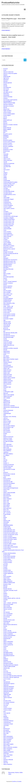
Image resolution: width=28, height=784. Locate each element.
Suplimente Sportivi (7, 691)
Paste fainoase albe (8, 481)
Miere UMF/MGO (7, 450)
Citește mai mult (6, 30)
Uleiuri (4, 734)
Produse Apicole (7, 528)
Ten (4, 699)
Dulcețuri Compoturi (8, 283)
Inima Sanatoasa (7, 383)
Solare (4, 647)
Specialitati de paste (8, 654)
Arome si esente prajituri (9, 113)
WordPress (14, 781)
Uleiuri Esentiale (7, 741)
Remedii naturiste (7, 588)
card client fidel (7, 166)
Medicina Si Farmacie (8, 436)
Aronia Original (6, 115)
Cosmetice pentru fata (8, 224)
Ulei (4, 727)
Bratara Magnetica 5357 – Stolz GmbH (13, 18)
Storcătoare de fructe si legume (10, 664)
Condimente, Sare (7, 203)
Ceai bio (5, 174)
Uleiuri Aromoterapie (8, 737)
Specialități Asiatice (8, 652)
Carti (4, 168)
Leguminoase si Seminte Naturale (11, 407)
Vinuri (4, 758)
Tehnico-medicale (7, 697)
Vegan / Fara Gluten (8, 755)
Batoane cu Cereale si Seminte (10, 124)
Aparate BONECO (7, 101)
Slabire (5, 640)
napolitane (5, 452)
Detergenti (5, 258)
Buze (4, 152)
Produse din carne (7, 540)
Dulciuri (5, 284)
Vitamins (5, 761)
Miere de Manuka (7, 449)
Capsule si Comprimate (8, 163)
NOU (4, 456)
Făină (4, 289)
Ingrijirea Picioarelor (8, 380)
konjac (4, 390)
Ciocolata (5, 188)
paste (4, 477)
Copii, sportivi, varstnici (8, 208)
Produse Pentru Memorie (9, 557)
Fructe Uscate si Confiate (9, 314)
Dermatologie (6, 255)
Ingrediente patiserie (8, 366)
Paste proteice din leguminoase (10, 488)
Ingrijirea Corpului (7, 376)
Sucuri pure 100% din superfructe (11, 677)
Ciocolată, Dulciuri (7, 193)
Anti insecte (6, 89)
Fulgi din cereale (7, 323)
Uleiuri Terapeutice (7, 748)
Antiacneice (6, 93)
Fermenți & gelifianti (8, 298)
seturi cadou (6, 623)
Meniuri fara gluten (7, 439)
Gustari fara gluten (7, 342)
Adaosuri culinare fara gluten (10, 73)
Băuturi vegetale (7, 129)
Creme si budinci (7, 231)
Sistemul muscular (7, 637)
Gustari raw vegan (7, 343)
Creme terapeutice (7, 233)
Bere (4, 132)
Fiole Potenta (6, 304)
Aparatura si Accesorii (8, 106)
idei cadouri (6, 356)
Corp (4, 210)
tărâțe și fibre (6, 696)
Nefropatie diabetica (8, 453)
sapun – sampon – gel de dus (10, 602)
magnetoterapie (5, 20)
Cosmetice (5, 211)
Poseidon (19, 781)
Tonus (4, 714)
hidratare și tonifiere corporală (10, 348)
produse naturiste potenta (9, 553)
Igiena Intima (6, 357)
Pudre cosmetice (7, 576)
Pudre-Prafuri (6, 578)
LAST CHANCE (6, 397)
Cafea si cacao (6, 158)
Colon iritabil (6, 197)
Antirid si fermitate (7, 96)
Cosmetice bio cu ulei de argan (10, 216)
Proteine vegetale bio (8, 573)
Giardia (5, 338)
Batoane (5, 123)
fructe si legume (7, 309)
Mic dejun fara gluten (8, 441)
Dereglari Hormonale (8, 252)
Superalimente (6, 682)
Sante (4, 601)
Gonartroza (6, 340)
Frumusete (5, 317)
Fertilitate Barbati (7, 300)
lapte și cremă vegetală (8, 394)
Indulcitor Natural (7, 362)
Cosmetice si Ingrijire (8, 225)
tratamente (6, 719)
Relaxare (5, 585)
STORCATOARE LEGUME (9, 666)
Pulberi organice (7, 579)
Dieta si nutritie (6, 273)
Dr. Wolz (5, 279)
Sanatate (5, 599)
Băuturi (5, 126)
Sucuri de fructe (7, 672)
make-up (5, 418)
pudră (4, 574)
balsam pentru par (7, 120)
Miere (4, 442)
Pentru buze (6, 497)
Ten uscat (5, 705)
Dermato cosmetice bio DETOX (10, 253)
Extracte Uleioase (7, 287)
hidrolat (5, 349)
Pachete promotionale (8, 464)
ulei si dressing (6, 731)
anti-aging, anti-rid (7, 92)
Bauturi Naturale (7, 127)
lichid (4, 408)
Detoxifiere (5, 267)
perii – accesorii (7, 512)
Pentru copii (6, 500)
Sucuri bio (5, 671)
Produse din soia (7, 542)
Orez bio (5, 460)
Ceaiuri (5, 175)
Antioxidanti (6, 95)
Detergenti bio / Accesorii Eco (10, 259)
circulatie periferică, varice (9, 194)
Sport (4, 657)
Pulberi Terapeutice (7, 581)
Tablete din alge (7, 694)
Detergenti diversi (7, 266)
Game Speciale (6, 325)
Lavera (4, 399)
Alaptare (5, 75)
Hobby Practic (6, 352)
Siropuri (5, 629)
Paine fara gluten (7, 467)
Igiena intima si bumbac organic (10, 359)
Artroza (5, 116)
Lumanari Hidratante (8, 410)
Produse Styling (7, 559)
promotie (5, 564)
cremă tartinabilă (7, 228)
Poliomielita (6, 522)
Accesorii (5, 68)
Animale (5, 85)
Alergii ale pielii (6, 76)
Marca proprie (6, 430)
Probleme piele (6, 526)
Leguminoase (6, 404)
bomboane (5, 148)
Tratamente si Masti (8, 723)
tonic (4, 711)
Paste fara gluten (7, 486)
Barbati (5, 121)
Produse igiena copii (8, 545)
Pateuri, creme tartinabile (9, 492)
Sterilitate (5, 660)
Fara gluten (6, 297)
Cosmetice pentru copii (8, 220)
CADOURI (5, 155)
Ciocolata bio (6, 189)
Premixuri (5, 523)
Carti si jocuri (6, 169)
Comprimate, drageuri (8, 199)
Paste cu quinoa (7, 478)
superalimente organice (8, 683)
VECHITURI (6, 753)
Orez (4, 458)
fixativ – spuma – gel (8, 306)
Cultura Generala (7, 236)
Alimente (5, 81)
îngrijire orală (6, 373)
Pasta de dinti (6, 475)
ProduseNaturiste (10, 2)
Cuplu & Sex (6, 238)
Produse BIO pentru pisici (9, 531)
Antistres (5, 98)
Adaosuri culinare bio (8, 71)
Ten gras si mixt (7, 700)
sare (4, 610)
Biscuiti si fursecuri (7, 144)
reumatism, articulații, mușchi (10, 590)
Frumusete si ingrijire (8, 318)
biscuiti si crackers (7, 143)
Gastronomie (6, 326)
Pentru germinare (7, 508)
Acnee (4, 70)
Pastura (5, 491)
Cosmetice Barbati (7, 213)
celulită (5, 177)
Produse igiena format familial (10, 547)
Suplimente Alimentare (8, 686)
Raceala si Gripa (7, 584)
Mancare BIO (6, 424)
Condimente (6, 200)
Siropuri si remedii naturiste (9, 632)
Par (4, 470)
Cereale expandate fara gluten (10, 182)
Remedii (5, 587)
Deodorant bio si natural (9, 248)
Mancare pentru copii (8, 427)
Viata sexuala (6, 756)
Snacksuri (5, 646)
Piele (4, 515)
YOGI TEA (5, 762)
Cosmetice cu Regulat (8, 217)
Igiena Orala (6, 360)
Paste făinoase (6, 480)
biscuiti (5, 138)
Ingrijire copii (6, 368)
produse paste (6, 554)
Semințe (5, 618)
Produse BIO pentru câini (9, 529)
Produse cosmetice (7, 536)
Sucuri (4, 669)
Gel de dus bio (6, 329)
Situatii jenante (6, 638)
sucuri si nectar (6, 678)
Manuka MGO (6, 429)
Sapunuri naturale (7, 609)
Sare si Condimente (7, 613)
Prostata (5, 568)
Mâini (4, 415)
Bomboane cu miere (8, 149)
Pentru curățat (6, 503)
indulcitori (5, 363)
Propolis (5, 567)
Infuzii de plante (7, 365)
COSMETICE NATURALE (9, 219)
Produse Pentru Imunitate (9, 556)
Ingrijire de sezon (7, 370)
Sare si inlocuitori (7, 615)
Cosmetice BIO (6, 214)
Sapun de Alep (6, 606)
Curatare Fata (6, 241)
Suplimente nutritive (8, 689)
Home (4, 354)
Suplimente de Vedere (8, 688)
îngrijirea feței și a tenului (9, 377)
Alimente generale (7, 82)
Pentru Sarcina (6, 511)
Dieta (4, 272)
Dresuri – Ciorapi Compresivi (10, 281)
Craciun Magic (6, 227)
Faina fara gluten (7, 290)
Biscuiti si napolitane (8, 146)
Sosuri (4, 649)
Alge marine (6, 78)
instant (5, 385)
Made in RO (6, 411)
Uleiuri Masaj (6, 742)
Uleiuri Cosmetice (7, 739)
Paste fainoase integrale (9, 483)
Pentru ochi (6, 509)
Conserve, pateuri (7, 207)
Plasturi (5, 517)
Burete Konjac (6, 151)
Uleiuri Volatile (6, 750)
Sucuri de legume (7, 674)
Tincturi (5, 706)
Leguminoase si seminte (9, 405)
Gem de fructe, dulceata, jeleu (10, 332)
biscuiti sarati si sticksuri (9, 141)
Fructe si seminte (7, 311)
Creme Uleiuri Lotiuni (8, 234)
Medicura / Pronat (7, 438)
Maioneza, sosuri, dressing (9, 416)
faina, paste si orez (7, 293)
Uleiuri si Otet (6, 745)
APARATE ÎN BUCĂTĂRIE (9, 102)
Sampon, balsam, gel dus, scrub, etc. (11, 598)
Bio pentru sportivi (7, 134)
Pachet (5, 461)
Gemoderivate (6, 334)
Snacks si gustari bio (8, 644)
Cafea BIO (5, 157)
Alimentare (5, 79)
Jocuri (4, 388)
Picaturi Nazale (6, 514)
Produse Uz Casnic (7, 560)
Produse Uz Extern (7, 562)
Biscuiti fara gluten (7, 140)
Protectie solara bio (8, 571)
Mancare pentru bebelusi (9, 425)
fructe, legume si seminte (9, 315)
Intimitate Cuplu (7, 387)
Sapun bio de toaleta (8, 604)
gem (4, 331)
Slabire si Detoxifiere (8, 641)
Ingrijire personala (7, 374)
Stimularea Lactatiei (8, 663)
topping (5, 716)
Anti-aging (5, 90)
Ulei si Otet (5, 733)
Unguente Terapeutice (8, 751)
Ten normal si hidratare (8, 702)
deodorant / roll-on (8, 247)
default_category (7, 244)
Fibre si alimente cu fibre (9, 303)
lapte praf (5, 393)
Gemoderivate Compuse (9, 335)
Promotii (5, 565)
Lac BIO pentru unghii (8, 391)
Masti (4, 435)
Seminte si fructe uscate (9, 619)
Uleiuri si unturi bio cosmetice (10, 747)
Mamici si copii (6, 422)
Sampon (5, 595)
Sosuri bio (5, 651)
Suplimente (6, 685)
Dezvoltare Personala (8, 269)
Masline (5, 433)
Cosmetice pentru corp (8, 222)
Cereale (5, 179)
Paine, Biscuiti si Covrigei (9, 469)
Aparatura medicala (8, 104)
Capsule (5, 161)
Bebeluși (5, 130)
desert (4, 256)
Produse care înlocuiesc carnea (10, 534)
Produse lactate (7, 548)
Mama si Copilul (7, 421)
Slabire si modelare (7, 643)
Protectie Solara (7, 570)
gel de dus (5, 328)
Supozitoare (6, 692)
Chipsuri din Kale (7, 186)
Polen (4, 519)
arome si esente (7, 112)
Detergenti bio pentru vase (9, 262)
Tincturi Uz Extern (7, 708)
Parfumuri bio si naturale (9, 474)
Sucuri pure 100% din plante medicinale (12, 675)
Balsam (5, 118)
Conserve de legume (8, 205)
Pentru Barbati (6, 494)
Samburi (5, 593)
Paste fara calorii (7, 484)
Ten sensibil (6, 703)
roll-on (5, 592)
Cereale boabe (6, 180)
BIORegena (5, 135)
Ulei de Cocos (6, 728)
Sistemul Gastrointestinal (9, 635)
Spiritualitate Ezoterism (8, 655)
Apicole (5, 107)
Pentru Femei (6, 506)
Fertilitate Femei (7, 301)
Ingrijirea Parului (7, 379)
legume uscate (6, 402)
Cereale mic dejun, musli (9, 183)
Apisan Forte (6, 109)
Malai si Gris (6, 419)
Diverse (5, 278)
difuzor (5, 275)
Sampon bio (6, 596)
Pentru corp (6, 501)
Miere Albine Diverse (8, 446)
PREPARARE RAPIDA (8, 525)
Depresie (5, 250)
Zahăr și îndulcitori (7, 764)
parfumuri (5, 472)
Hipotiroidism (6, 351)
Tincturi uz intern (7, 710)
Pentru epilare (6, 505)
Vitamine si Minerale (8, 759)
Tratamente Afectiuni (8, 720)
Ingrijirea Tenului (7, 382)
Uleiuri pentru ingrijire (8, 744)
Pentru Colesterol (7, 498)
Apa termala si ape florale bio (10, 99)
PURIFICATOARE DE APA (9, 582)
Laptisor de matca (7, 396)
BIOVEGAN (5, 137)
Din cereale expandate (8, 276)
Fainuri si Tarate (7, 295)
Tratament (5, 717)
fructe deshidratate (7, 307)
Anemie (5, 84)
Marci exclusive (6, 432)
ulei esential (6, 730)
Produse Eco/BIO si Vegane (9, 543)
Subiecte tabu (6, 668)
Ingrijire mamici (7, 371)
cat (4, 171)
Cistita (4, 196)
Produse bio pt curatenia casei (10, 533)
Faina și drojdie (6, 292)
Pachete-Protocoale (8, 466)
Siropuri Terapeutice (8, 633)
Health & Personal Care (8, 345)
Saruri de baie (6, 616)
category (5, 172)
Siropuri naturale (7, 630)
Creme (4, 230)
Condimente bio (7, 202)
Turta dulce (6, 725)
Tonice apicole (6, 713)
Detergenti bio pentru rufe (9, 261)
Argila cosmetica (7, 110)
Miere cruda (6, 447)
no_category (6, 455)
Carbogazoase (6, 165)
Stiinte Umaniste (7, 661)
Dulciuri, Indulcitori (7, 286)
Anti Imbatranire (7, 87)
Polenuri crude (6, 520)
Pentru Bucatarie (7, 495)
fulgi (4, 320)
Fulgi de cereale (7, 321)
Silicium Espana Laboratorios (10, 624)
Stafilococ (5, 658)
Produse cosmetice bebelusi (9, 537)
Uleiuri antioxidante (8, 736)
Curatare (5, 239)
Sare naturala (6, 612)
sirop (4, 627)
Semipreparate (6, 621)
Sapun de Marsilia (7, 607)
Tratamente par (7, 722)
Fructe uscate (6, 312)
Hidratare (5, 346)
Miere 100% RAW (7, 444)
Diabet (4, 270)
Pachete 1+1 (6, 463)
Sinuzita (5, 626)
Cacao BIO (5, 154)
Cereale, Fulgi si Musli (8, 185)
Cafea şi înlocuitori (7, 160)
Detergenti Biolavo (7, 264)
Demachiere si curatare (8, 245)
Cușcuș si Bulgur (7, 242)
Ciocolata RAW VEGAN (8, 191)
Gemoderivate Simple (8, 337)
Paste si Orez (6, 489)
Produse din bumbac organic (10, 539)
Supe (4, 680)
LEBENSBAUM (6, 401)
